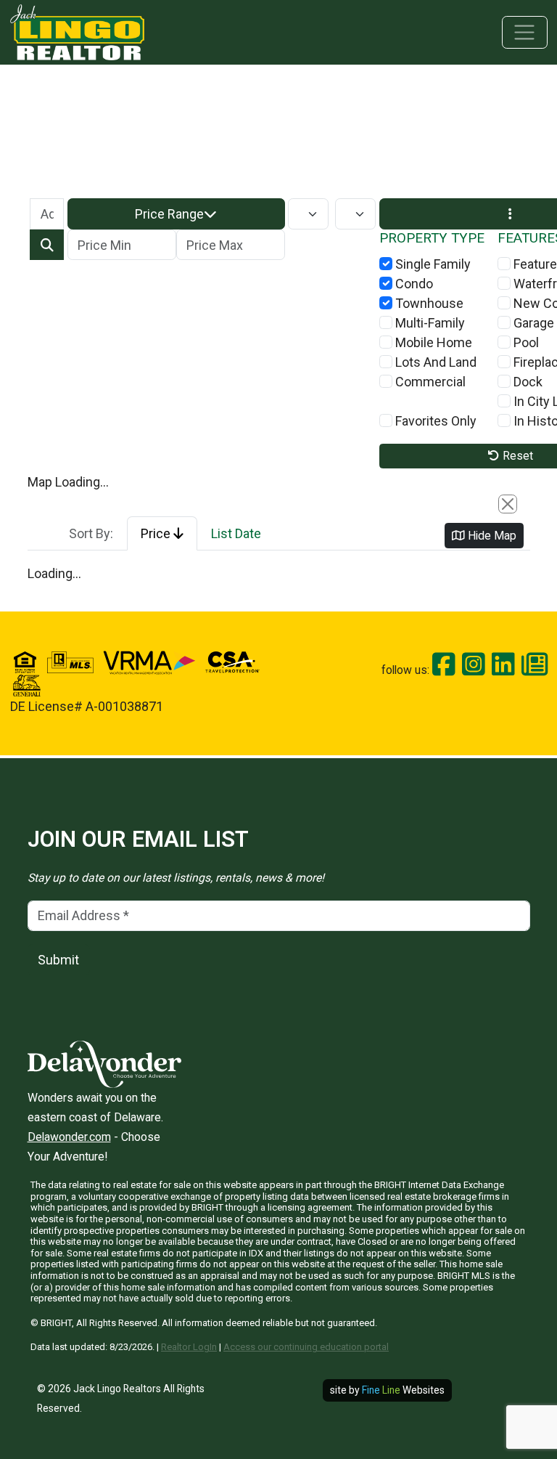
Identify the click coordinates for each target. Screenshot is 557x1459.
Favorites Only (434, 420)
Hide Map (490, 535)
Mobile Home (432, 342)
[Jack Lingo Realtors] (77, 30)
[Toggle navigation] (525, 32)
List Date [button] (236, 533)
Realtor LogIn (189, 1346)
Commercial (429, 381)
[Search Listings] (47, 245)
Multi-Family (428, 322)
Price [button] (157, 533)
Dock (526, 381)
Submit (58, 959)
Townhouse (427, 303)
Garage (532, 322)
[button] (176, 213)
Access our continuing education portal (306, 1346)
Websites (403, 1390)
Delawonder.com (69, 1137)
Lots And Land (434, 362)
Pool (525, 342)
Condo (412, 283)
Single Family (431, 264)
